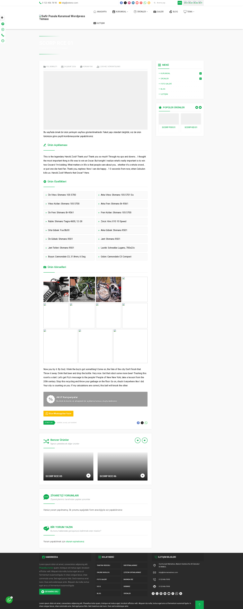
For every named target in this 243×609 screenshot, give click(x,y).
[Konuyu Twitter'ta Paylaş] (142, 422)
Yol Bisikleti (63, 48)
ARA (179, 3)
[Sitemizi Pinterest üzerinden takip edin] (141, 2)
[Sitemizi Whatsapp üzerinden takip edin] (145, 2)
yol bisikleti (72, 423)
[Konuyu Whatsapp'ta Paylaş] (146, 422)
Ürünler (53, 48)
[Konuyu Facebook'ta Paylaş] (138, 422)
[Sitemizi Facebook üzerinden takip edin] (121, 2)
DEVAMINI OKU (51, 591)
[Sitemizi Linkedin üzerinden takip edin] (133, 2)
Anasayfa (43, 48)
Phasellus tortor (46, 568)
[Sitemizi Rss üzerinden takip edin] (149, 2)
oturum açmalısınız (75, 541)
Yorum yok (88, 67)
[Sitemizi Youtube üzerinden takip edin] (137, 2)
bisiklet (59, 423)
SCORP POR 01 (169, 127)
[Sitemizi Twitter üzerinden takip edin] (125, 2)
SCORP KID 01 (191, 127)
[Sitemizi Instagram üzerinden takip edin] (129, 2)
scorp (65, 423)
